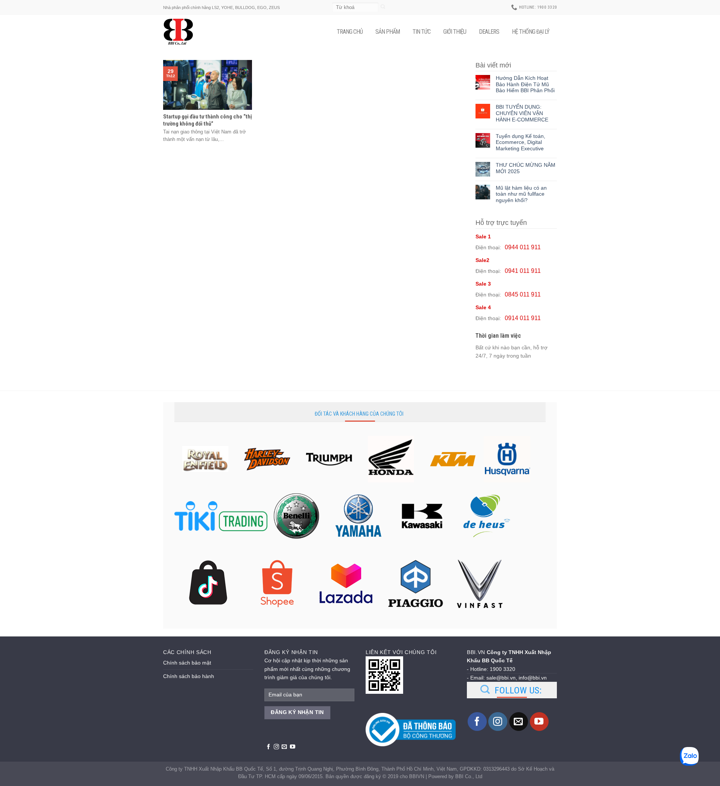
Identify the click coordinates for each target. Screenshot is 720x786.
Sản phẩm (387, 31)
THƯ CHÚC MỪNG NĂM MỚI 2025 (525, 168)
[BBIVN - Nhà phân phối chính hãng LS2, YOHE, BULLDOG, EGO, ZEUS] (182, 32)
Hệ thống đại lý (530, 31)
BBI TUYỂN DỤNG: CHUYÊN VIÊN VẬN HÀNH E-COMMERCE (522, 113)
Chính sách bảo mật (187, 663)
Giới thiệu (454, 31)
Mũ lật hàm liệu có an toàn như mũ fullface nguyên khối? (521, 194)
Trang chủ (350, 31)
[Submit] (383, 7)
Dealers (489, 31)
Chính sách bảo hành (188, 676)
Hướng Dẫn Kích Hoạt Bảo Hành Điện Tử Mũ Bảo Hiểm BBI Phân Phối (525, 84)
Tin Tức (421, 31)
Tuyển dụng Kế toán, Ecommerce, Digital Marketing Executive (520, 142)
